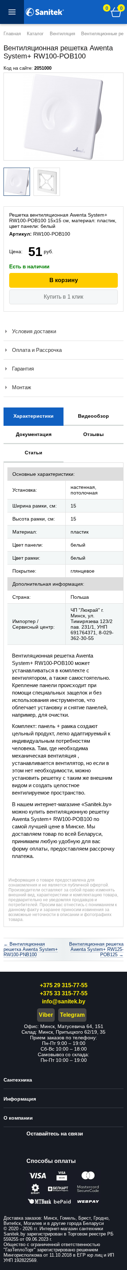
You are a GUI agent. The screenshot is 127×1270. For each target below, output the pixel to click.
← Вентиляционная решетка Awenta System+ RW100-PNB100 (31, 949)
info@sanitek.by (63, 1001)
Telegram (72, 1015)
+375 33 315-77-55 (63, 993)
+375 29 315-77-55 (63, 985)
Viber (46, 1015)
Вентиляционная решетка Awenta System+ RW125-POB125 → (96, 949)
